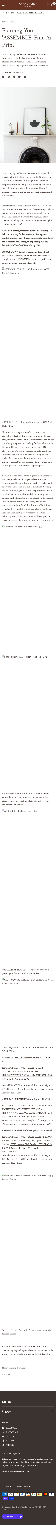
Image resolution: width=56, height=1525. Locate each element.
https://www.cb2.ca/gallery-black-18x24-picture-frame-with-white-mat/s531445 (27, 1148)
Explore (7, 1402)
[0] (52, 5)
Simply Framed (33, 1346)
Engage (6, 1411)
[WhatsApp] (20, 76)
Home (4, 13)
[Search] (48, 5)
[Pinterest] (14, 76)
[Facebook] (3, 76)
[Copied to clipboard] (25, 76)
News (12, 13)
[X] (9, 76)
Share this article (12, 72)
